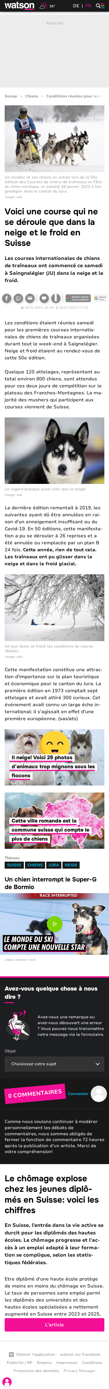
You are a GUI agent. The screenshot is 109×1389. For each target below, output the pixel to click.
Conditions (92, 1362)
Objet (10, 1051)
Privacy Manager (80, 1371)
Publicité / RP (19, 1362)
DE (76, 6)
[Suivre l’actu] (100, 298)
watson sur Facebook (80, 1354)
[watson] (20, 6)
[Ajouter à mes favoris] (55, 298)
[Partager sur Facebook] (6, 298)
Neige (71, 865)
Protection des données (36, 1371)
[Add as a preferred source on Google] (78, 298)
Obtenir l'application (35, 1354)
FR (88, 6)
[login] (7, 1382)
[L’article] (54, 1252)
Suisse (11, 96)
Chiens (31, 96)
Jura (54, 865)
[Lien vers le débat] (44, 298)
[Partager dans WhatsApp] (18, 298)
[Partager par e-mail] (30, 298)
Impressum (66, 1362)
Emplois (44, 1362)
